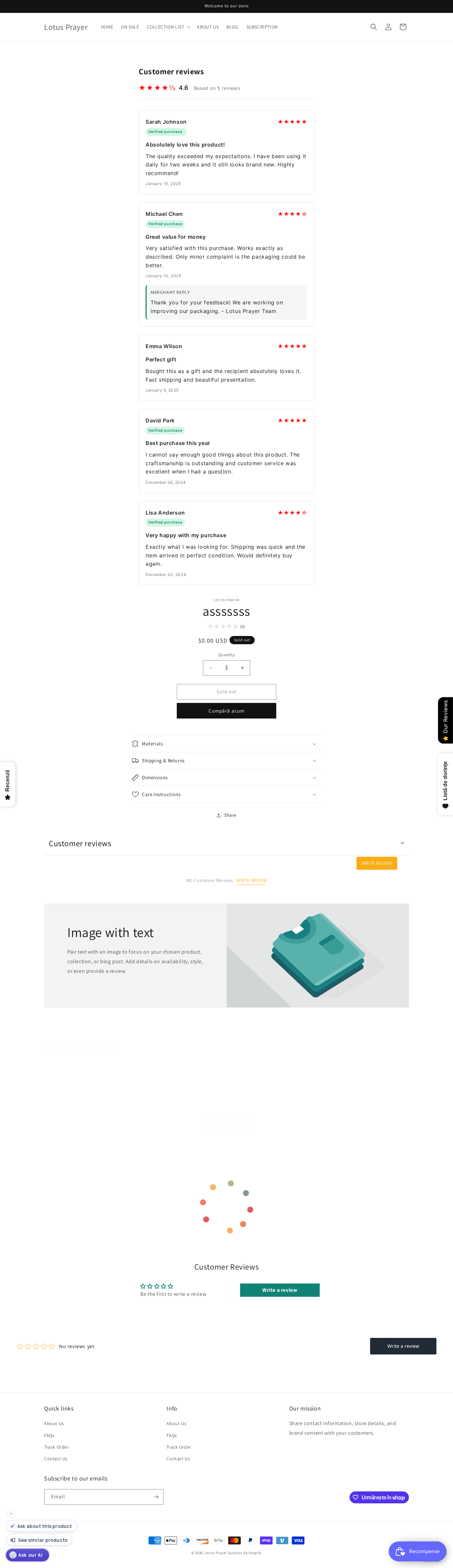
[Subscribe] (156, 1497)
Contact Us (56, 1459)
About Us (54, 1424)
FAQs (49, 1435)
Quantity (226, 655)
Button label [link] (226, 1126)
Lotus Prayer (216, 1552)
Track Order (56, 1447)
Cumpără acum (226, 711)
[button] (168, 27)
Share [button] (230, 815)
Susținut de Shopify (245, 1552)
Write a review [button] (279, 1289)
